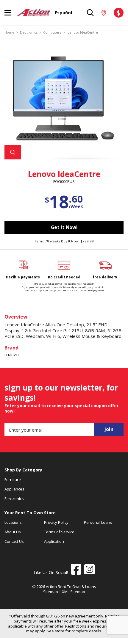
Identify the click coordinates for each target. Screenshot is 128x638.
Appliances (14, 489)
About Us (12, 531)
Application (54, 541)
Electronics (29, 32)
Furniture (12, 479)
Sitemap (50, 591)
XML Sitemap (73, 591)
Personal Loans (98, 522)
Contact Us (14, 541)
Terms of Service (59, 531)
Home (9, 32)
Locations (13, 522)
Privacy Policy (56, 522)
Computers (52, 32)
